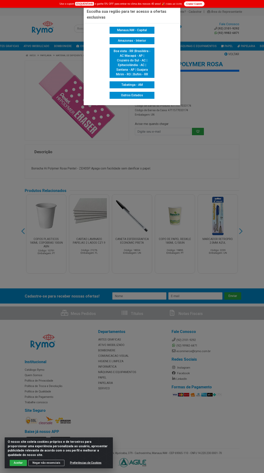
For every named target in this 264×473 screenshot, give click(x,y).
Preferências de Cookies (85, 462)
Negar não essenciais (46, 462)
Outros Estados (132, 95)
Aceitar (18, 462)
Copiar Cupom (194, 4)
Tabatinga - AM (132, 85)
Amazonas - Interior (132, 40)
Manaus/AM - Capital (132, 30)
